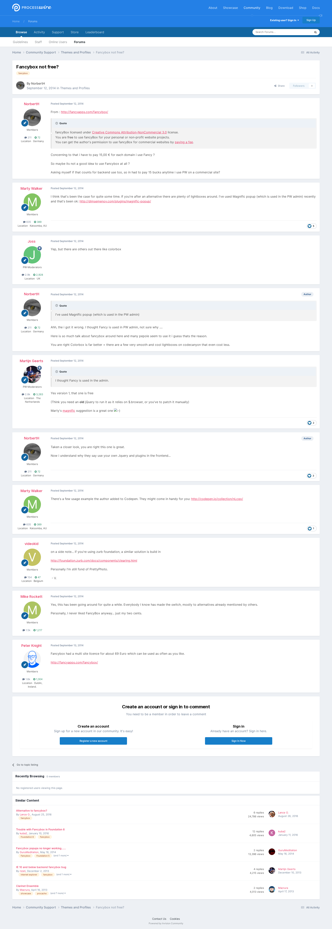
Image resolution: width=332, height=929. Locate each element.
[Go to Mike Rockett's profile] (32, 610)
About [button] (212, 8)
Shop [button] (302, 8)
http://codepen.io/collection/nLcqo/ (217, 499)
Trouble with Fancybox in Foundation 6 (40, 829)
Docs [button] (316, 8)
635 (28, 221)
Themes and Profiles (75, 88)
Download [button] (285, 8)
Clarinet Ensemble (27, 885)
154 (29, 577)
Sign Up (311, 20)
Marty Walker (31, 188)
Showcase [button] (230, 8)
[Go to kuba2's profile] (272, 833)
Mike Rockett (31, 597)
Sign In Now (239, 740)
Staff (38, 42)
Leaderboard (94, 32)
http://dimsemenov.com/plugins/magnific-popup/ (115, 201)
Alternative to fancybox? (31, 810)
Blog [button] (269, 8)
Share (280, 85)
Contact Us (159, 918)
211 (29, 137)
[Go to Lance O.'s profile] (272, 814)
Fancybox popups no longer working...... (41, 848)
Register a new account (93, 740)
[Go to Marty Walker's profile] (32, 202)
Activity (39, 32)
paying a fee (184, 142)
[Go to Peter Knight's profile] (32, 659)
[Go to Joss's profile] (32, 255)
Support (58, 32)
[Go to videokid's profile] (32, 557)
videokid (31, 544)
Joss (32, 241)
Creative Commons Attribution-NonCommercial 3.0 (129, 132)
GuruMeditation (29, 852)
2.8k (27, 394)
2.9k (27, 274)
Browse (21, 32)
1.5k (27, 630)
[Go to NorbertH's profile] (20, 85)
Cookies (175, 918)
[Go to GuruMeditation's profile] (272, 852)
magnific (69, 411)
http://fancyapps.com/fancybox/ (84, 112)
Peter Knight (31, 646)
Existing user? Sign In (283, 20)
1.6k (27, 679)
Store (75, 32)
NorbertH (38, 83)
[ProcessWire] (31, 7)
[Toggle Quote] (57, 123)
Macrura (25, 889)
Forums (32, 21)
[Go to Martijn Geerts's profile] (32, 374)
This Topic (300, 32)
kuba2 (23, 833)
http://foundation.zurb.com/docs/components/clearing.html (94, 560)
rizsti (23, 870)
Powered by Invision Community (166, 923)
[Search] (315, 32)
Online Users (58, 42)
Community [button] (252, 8)
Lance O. (25, 814)
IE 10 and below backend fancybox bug (41, 867)
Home (16, 21)
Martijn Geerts (31, 361)
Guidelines (20, 42)
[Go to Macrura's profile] (272, 890)
